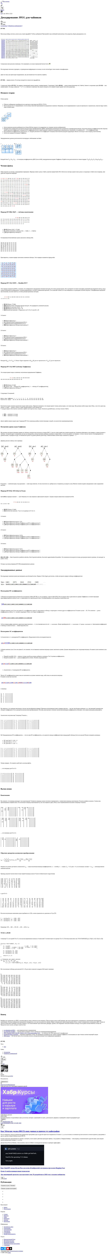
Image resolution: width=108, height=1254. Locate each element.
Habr (9, 1252)
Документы (7, 1231)
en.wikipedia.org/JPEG (9, 1031)
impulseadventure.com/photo (11, 1034)
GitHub (8, 1084)
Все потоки (6, 1)
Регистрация (7, 1209)
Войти (5, 1207)
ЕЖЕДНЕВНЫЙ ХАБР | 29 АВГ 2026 (11, 1123)
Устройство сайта (8, 1227)
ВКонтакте (3, 1084)
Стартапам (7, 1245)
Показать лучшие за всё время (8, 1188)
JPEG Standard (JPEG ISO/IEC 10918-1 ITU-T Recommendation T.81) (22, 1033)
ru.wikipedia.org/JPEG (9, 1030)
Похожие (13, 1185)
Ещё (5, 1178)
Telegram (12, 1084)
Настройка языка (5, 1251)
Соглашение (7, 1232)
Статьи (6, 1214)
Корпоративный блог (9, 1239)
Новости (6, 1215)
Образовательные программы (12, 1243)
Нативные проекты (9, 1242)
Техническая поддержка (16, 1251)
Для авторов (7, 1228)
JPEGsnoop (7, 1036)
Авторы (6, 1220)
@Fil (11, 1076)
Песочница (7, 1221)
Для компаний (8, 1229)
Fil (1, 13)
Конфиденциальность (9, 1234)
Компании (6, 1218)
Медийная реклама (9, 1240)
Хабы (5, 1217)
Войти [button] (2, 10)
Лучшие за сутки (5, 1185)
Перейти (3, 1119)
